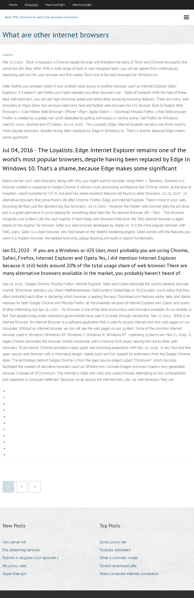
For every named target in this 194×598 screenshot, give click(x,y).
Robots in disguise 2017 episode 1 (30, 558)
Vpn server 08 (14, 542)
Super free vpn (15, 574)
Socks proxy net (113, 542)
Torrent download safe (118, 566)
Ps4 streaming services (21, 550)
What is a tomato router (119, 558)
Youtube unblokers (115, 550)
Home (13, 5)
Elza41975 (31, 5)
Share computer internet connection (129, 574)
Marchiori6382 (55, 5)
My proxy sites (15, 566)
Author (8, 55)
